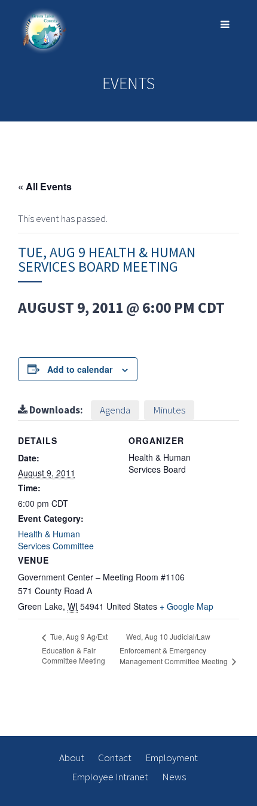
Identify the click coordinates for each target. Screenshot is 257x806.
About (71, 757)
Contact (114, 757)
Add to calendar (79, 369)
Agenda (115, 409)
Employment (171, 757)
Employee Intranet (110, 776)
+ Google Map (186, 606)
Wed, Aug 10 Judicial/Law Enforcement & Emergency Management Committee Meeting (175, 648)
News (174, 776)
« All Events (45, 186)
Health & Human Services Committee (56, 540)
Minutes (169, 409)
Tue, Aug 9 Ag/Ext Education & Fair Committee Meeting (75, 648)
